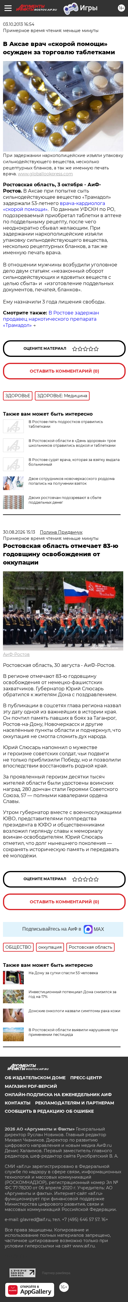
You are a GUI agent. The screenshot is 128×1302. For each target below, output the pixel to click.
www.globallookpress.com (45, 174)
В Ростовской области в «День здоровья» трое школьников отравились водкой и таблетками (72, 443)
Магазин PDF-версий (31, 1086)
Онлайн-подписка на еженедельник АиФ (58, 1094)
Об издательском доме (35, 1077)
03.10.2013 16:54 (18, 24)
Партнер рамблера (56, 1273)
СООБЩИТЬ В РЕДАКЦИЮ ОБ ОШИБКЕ (49, 1111)
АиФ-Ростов (16, 654)
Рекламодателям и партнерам (74, 1103)
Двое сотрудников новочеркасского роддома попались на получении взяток (72, 481)
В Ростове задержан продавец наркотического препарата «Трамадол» (51, 319)
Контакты (17, 1103)
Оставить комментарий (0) (64, 371)
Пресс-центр (86, 1077)
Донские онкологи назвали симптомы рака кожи (74, 1011)
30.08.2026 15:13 (19, 532)
